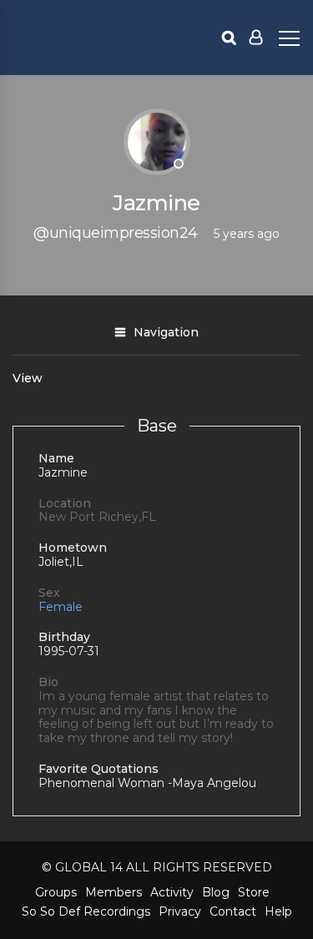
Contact (233, 911)
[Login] (256, 37)
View (28, 378)
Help (278, 911)
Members (113, 892)
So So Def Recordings (86, 911)
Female (60, 606)
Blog (216, 892)
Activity (172, 892)
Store (254, 892)
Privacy (180, 911)
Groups (56, 892)
